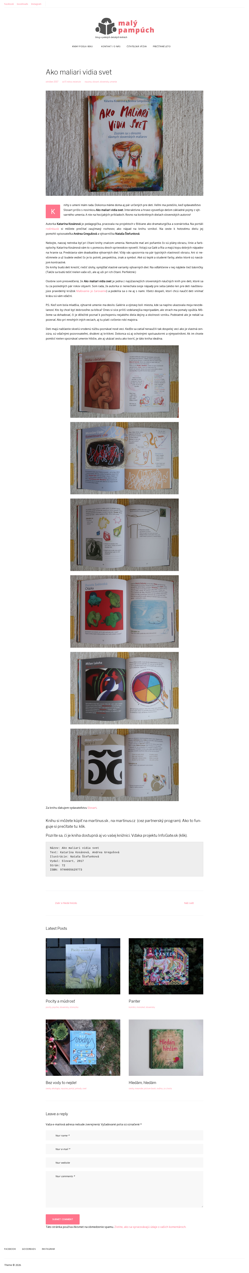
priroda (78, 1088)
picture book (150, 1088)
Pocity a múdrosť (60, 1001)
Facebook (9, 4)
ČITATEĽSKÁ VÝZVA (137, 46)
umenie (113, 81)
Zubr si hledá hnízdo (66, 903)
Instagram (36, 4)
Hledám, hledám (142, 1082)
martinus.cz (125, 820)
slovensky (104, 81)
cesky (48, 1088)
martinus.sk (98, 820)
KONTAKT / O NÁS (111, 46)
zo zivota (167, 1088)
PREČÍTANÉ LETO (162, 46)
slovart (95, 81)
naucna (88, 81)
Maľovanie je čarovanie (91, 291)
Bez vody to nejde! (61, 1082)
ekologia (56, 1088)
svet (84, 1088)
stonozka (74, 1007)
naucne (64, 1088)
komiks (132, 1007)
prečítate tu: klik (71, 826)
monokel (141, 1007)
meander (139, 1088)
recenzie (77, 81)
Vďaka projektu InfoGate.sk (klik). (159, 835)
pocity (48, 1007)
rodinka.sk (52, 229)
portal (71, 1088)
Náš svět (189, 903)
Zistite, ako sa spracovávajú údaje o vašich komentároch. (150, 1227)
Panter (134, 1001)
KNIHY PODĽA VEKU (82, 46)
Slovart (92, 808)
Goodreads (22, 4)
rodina (160, 1088)
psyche (55, 1007)
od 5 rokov (67, 81)
